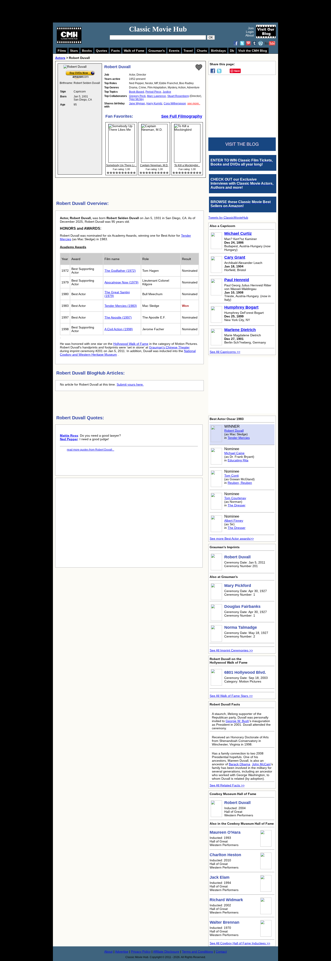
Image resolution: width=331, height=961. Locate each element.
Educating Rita (238, 460)
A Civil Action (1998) (118, 329)
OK (211, 37)
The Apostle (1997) (118, 317)
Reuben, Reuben (240, 483)
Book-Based (136, 91)
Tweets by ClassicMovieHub (228, 217)
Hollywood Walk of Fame (130, 344)
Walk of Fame (134, 50)
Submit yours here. (130, 384)
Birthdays (218, 50)
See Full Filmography (181, 116)
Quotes (101, 50)
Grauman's (156, 50)
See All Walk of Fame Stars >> (231, 696)
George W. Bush (237, 721)
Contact (221, 951)
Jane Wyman (137, 103)
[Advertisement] (170, 11)
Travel (188, 50)
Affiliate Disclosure (166, 951)
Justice (167, 91)
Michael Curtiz (238, 233)
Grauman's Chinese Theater (169, 347)
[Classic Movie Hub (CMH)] (69, 42)
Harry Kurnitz (154, 103)
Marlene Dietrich (240, 330)
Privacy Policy (141, 951)
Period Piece (153, 91)
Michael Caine (234, 453)
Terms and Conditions (197, 951)
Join (251, 28)
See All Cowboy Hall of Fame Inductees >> (240, 943)
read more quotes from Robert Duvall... (90, 449)
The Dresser (236, 505)
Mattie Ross (69, 435)
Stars (74, 50)
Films (62, 50)
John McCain (261, 764)
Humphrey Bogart (241, 307)
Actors (60, 58)
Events (174, 50)
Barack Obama (239, 764)
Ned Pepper (69, 439)
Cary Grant (234, 257)
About (249, 35)
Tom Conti (231, 475)
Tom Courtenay (235, 498)
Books (87, 50)
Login (250, 32)
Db (232, 50)
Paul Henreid (236, 280)
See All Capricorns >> (225, 352)
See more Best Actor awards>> (232, 538)
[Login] (198, 67)
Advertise (121, 951)
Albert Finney (233, 520)
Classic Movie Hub (158, 29)
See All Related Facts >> (227, 785)
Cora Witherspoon (175, 103)
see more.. (193, 103)
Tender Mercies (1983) (120, 306)
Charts (202, 50)
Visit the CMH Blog (252, 50)
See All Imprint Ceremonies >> (231, 650)
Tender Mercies (239, 438)
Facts (115, 50)
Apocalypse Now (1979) (121, 282)
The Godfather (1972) (120, 270)
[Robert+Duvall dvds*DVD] (80, 71)
